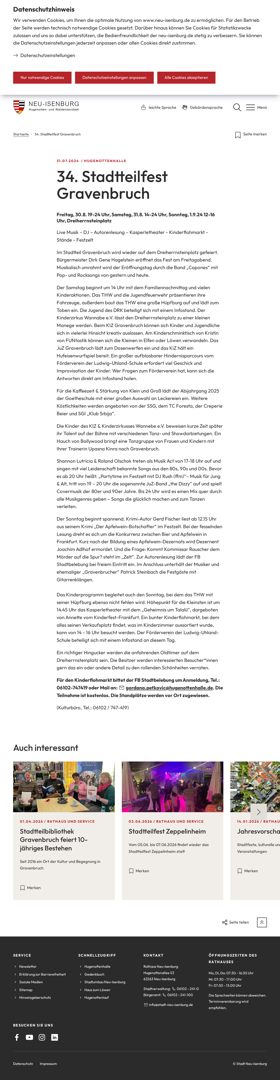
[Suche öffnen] (237, 107)
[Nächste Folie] (258, 812)
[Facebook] (16, 1037)
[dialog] (140, 47)
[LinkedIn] (54, 1037)
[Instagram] (42, 1037)
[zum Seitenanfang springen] (262, 922)
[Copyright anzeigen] (111, 808)
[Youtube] (29, 1037)
